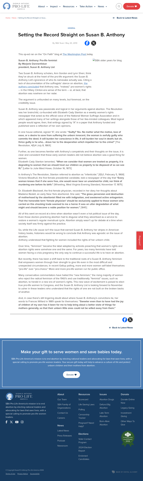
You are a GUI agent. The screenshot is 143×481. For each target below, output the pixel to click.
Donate (130, 6)
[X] (93, 44)
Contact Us (62, 412)
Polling (81, 409)
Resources (68, 6)
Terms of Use (10, 473)
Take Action (86, 6)
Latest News (63, 430)
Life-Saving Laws (86, 404)
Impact (54, 6)
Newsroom (62, 445)
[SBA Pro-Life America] (16, 6)
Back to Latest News (127, 17)
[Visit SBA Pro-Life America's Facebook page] (7, 422)
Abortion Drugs (107, 399)
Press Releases (64, 435)
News (101, 6)
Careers (61, 417)
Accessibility (35, 473)
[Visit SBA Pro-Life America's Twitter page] (11, 422)
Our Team (62, 399)
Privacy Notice (22, 473)
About (41, 6)
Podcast (61, 440)
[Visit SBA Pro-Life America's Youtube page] (17, 422)
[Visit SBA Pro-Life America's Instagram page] (22, 422)
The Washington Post (75, 54)
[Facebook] (87, 44)
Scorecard (83, 399)
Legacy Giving (127, 407)
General (71, 28)
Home (8, 18)
